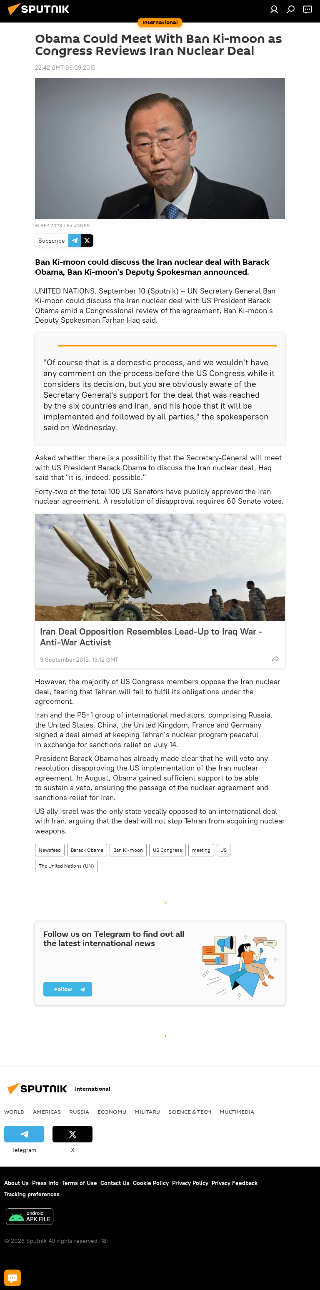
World (14, 1111)
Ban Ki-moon (128, 850)
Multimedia (237, 1111)
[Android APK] (29, 1217)
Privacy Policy (190, 1183)
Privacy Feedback (235, 1183)
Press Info (45, 1183)
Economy (112, 1111)
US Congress (167, 850)
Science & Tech (189, 1111)
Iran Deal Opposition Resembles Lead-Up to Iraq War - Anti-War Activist (151, 637)
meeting (201, 850)
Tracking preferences (32, 1194)
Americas (47, 1111)
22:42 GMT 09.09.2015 (65, 67)
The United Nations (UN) (66, 866)
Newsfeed (50, 850)
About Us (16, 1183)
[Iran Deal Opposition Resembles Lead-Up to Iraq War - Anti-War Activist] (160, 567)
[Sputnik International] (41, 16)
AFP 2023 (51, 225)
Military (147, 1111)
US (223, 850)
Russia (79, 1111)
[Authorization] (274, 9)
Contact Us (115, 1183)
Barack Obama (87, 850)
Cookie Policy (151, 1183)
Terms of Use (79, 1183)
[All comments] (12, 1278)
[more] (275, 658)
